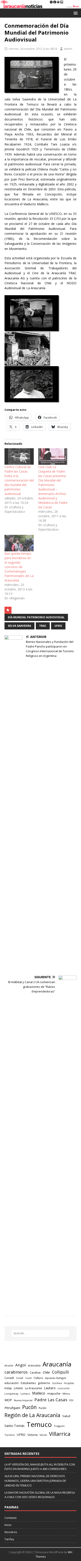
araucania (34, 1365)
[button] (75, 13)
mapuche (54, 1393)
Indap (8, 1388)
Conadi (9, 1378)
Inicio (7, 1525)
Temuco (39, 1424)
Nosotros (10, 1532)
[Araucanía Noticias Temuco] (40, 6)
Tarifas (9, 1539)
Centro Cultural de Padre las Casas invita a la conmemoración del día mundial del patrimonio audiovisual (19, 480)
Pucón (29, 1407)
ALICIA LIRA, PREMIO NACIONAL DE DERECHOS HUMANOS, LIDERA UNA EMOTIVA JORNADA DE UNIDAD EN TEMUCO (35, 1480)
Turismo (9, 1434)
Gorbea (57, 1383)
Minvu (66, 1393)
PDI (71, 1400)
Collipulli (60, 1372)
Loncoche (64, 1388)
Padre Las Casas (50, 1400)
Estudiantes (28, 1383)
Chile (46, 1372)
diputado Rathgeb (55, 1378)
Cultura (38, 1378)
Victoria (32, 1435)
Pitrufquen (12, 1408)
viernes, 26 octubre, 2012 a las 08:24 (33, 49)
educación (11, 1383)
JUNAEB (18, 1388)
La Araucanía (33, 1388)
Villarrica (59, 1433)
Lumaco (25, 1393)
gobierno (44, 1383)
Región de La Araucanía (32, 1415)
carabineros (16, 1372)
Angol (20, 1365)
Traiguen (59, 1426)
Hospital (69, 1383)
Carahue (35, 1372)
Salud (66, 1416)
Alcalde (8, 1365)
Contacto (10, 1518)
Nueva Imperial (23, 1400)
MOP (8, 1400)
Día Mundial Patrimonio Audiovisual (36, 617)
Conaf (19, 1378)
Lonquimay (11, 1393)
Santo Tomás (14, 1426)
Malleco (38, 1393)
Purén (42, 1408)
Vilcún (43, 1434)
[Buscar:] (40, 1333)
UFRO (58, 626)
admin (68, 49)
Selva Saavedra (19, 626)
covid (28, 1378)
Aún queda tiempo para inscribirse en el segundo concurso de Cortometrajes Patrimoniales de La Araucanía (19, 566)
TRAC (42, 626)
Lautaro (50, 1388)
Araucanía (57, 1364)
